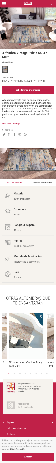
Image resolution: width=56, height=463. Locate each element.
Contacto (11, 434)
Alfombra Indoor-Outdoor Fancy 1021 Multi (25, 364)
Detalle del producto (14, 183)
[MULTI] (5, 69)
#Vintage (16, 124)
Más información (17, 449)
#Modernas (6, 124)
